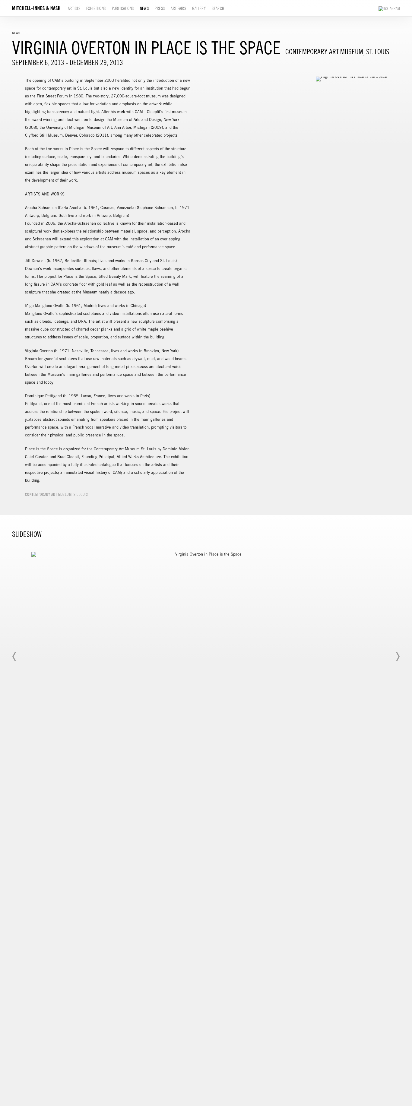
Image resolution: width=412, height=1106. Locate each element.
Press (160, 8)
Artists (74, 8)
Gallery (199, 8)
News (144, 8)
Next (397, 656)
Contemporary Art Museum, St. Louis (56, 494)
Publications (123, 8)
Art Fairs (178, 8)
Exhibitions (96, 8)
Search (218, 8)
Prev (14, 656)
